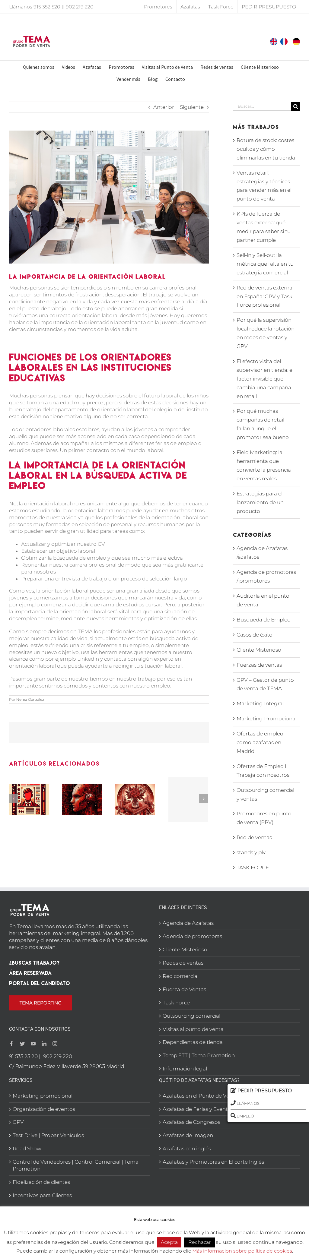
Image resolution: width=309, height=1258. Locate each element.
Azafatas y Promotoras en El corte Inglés (213, 1162)
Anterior (163, 107)
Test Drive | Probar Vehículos (48, 1135)
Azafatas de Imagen (188, 1135)
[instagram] (55, 1043)
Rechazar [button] (199, 1242)
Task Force (176, 1003)
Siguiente (192, 107)
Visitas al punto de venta (193, 1029)
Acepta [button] (169, 1242)
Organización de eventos (44, 1109)
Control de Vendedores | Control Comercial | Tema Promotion (76, 1165)
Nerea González (30, 699)
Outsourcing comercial (191, 1016)
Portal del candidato (39, 983)
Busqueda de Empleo (264, 620)
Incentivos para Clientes (42, 1195)
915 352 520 (46, 7)
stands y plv (251, 852)
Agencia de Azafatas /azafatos (262, 552)
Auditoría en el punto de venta (263, 600)
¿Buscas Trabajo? (34, 962)
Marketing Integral (260, 703)
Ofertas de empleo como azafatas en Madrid (260, 742)
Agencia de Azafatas (188, 923)
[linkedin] (44, 1043)
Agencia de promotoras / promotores (266, 576)
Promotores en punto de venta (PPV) (264, 818)
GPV (18, 1122)
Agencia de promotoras (192, 936)
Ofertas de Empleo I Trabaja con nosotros (263, 770)
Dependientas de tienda (193, 1042)
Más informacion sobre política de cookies (242, 1251)
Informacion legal (185, 1069)
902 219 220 (80, 7)
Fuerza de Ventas (184, 989)
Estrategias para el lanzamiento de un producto (260, 502)
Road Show (27, 1149)
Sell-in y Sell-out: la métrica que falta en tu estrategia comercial (265, 264)
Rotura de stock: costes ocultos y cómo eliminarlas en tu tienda (266, 149)
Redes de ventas (183, 963)
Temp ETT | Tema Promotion (199, 1055)
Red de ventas (254, 837)
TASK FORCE (253, 867)
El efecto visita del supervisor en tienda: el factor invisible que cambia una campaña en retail (265, 378)
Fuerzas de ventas (259, 665)
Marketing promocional (42, 1096)
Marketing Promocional (267, 719)
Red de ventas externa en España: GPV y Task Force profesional (264, 296)
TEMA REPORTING (41, 1003)
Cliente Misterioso (259, 650)
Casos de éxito (254, 635)
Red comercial (181, 976)
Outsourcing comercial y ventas (265, 794)
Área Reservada (30, 972)
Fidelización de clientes (41, 1182)
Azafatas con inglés (187, 1149)
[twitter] (22, 1043)
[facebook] (11, 1043)
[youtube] (33, 1043)
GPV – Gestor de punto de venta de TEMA (265, 684)
